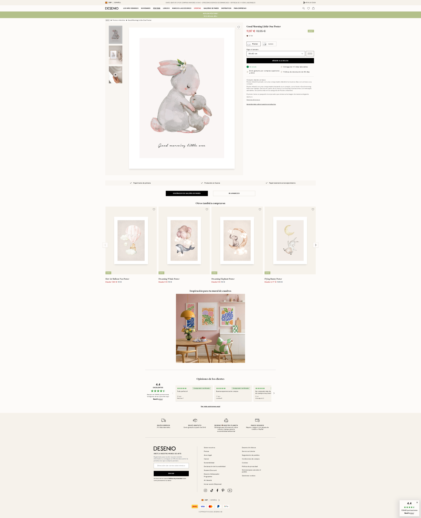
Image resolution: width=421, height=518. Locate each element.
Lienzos (166, 8)
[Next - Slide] (315, 245)
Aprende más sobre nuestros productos (261, 104)
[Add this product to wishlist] (238, 27)
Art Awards (208, 480)
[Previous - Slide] (105, 245)
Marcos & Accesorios (181, 8)
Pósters (156, 8)
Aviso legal (208, 455)
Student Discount (210, 470)
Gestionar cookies (248, 476)
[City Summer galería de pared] (210, 328)
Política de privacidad (175, 478)
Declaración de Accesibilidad (215, 466)
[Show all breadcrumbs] (107, 20)
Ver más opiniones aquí (210, 406)
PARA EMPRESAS (240, 8)
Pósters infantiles (119, 20)
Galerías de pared (211, 8)
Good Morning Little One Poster (140, 20)
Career (206, 459)
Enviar (171, 473)
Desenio (217, 512)
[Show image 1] (115, 35)
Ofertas (197, 8)
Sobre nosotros (209, 448)
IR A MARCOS (234, 193)
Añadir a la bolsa (280, 61)
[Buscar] (303, 8)
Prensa (206, 451)
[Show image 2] (115, 55)
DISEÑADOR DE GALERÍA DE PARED (187, 193)
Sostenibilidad (209, 463)
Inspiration (226, 8)
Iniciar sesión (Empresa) (213, 484)
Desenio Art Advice (249, 448)
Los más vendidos (130, 8)
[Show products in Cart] (313, 8)
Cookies (245, 463)
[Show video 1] (115, 74)
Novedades (146, 8)
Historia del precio (253, 100)
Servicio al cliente (248, 451)
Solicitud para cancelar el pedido (251, 471)
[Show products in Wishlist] (308, 8)
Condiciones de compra (251, 459)
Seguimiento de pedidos (251, 455)
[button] (310, 53)
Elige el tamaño (253, 49)
